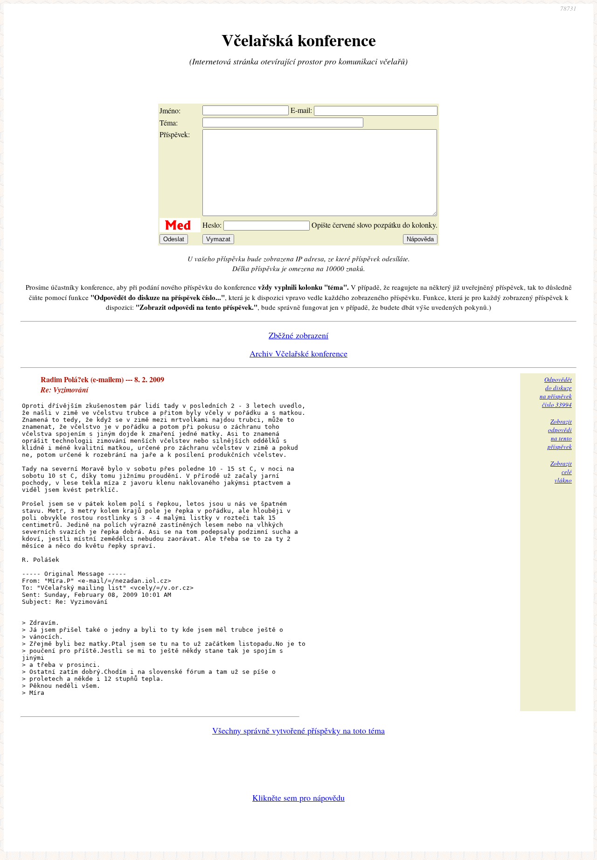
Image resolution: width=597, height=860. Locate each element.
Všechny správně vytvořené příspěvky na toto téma (298, 730)
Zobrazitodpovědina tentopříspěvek (560, 434)
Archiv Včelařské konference (298, 353)
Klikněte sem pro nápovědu (298, 797)
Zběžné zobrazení (298, 335)
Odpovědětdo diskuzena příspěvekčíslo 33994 (556, 392)
